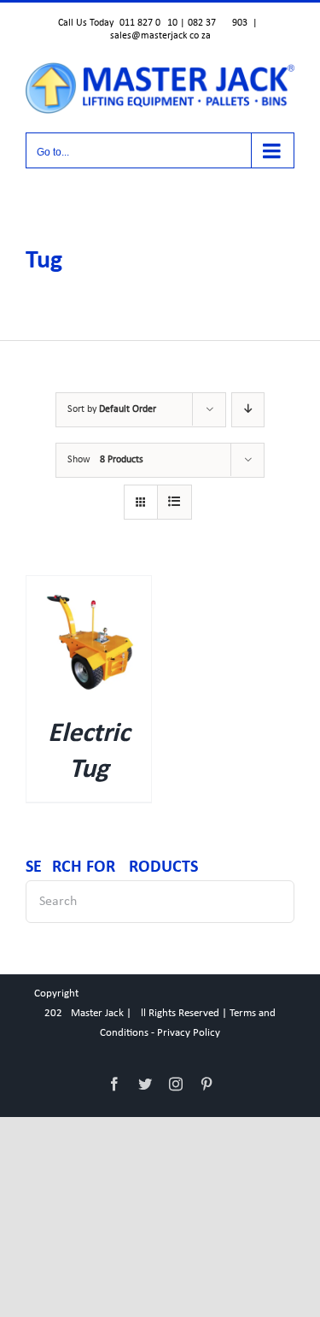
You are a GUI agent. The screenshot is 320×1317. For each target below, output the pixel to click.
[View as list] (174, 502)
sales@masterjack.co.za (160, 36)
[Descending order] (248, 409)
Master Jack (97, 1013)
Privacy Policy (188, 1032)
